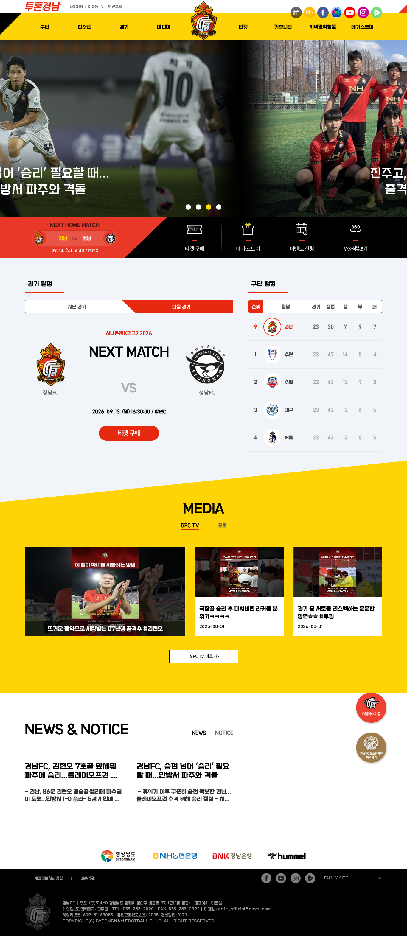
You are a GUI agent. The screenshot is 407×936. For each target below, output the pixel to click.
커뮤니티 (283, 26)
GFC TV (190, 525)
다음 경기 (181, 306)
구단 (44, 26)
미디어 (163, 26)
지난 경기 (77, 306)
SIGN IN (95, 6)
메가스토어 (362, 26)
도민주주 (115, 6)
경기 (123, 26)
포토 (222, 525)
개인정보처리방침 (48, 878)
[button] (188, 207)
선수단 (84, 26)
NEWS (199, 732)
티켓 (243, 26)
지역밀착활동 (322, 26)
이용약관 (87, 878)
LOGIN (76, 6)
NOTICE (224, 732)
